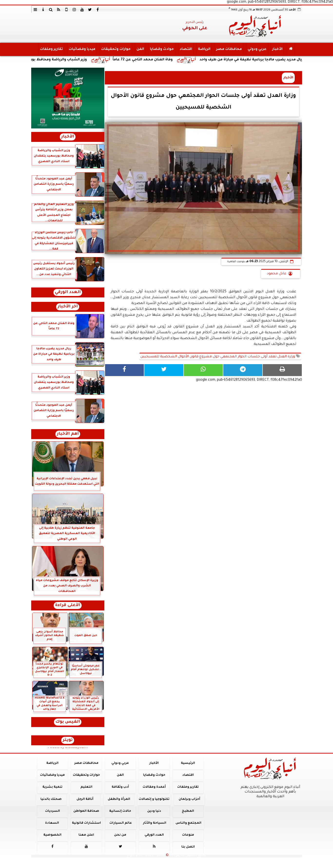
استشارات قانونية (86, 823)
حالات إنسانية (120, 811)
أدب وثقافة (120, 787)
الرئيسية (188, 763)
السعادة (52, 823)
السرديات (52, 811)
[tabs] (35, 9)
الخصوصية (52, 835)
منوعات (188, 835)
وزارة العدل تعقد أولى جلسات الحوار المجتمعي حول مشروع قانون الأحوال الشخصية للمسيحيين (218, 357)
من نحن (120, 835)
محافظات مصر (229, 49)
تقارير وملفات (51, 49)
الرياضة (204, 49)
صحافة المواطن (86, 811)
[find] (51, 9)
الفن (140, 49)
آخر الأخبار (68, 306)
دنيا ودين (154, 811)
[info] (43, 9)
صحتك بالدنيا (51, 799)
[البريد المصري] (67, 98)
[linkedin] (74, 9)
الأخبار (277, 49)
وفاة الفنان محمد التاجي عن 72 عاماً (176, 60)
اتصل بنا (188, 847)
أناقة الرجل (85, 799)
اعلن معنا (86, 835)
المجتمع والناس (188, 823)
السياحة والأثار (154, 823)
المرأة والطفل (119, 799)
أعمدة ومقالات (154, 787)
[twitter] (90, 9)
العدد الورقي (68, 292)
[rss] (59, 9)
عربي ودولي (256, 49)
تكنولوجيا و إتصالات (154, 799)
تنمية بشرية (52, 787)
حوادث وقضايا (162, 49)
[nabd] (66, 9)
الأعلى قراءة (67, 605)
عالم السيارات (120, 823)
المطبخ (188, 811)
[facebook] (98, 9)
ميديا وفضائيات (82, 49)
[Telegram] (243, 370)
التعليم (86, 787)
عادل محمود (276, 274)
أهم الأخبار (68, 434)
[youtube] (82, 9)
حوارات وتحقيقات (115, 49)
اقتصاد (185, 49)
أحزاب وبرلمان (189, 799)
